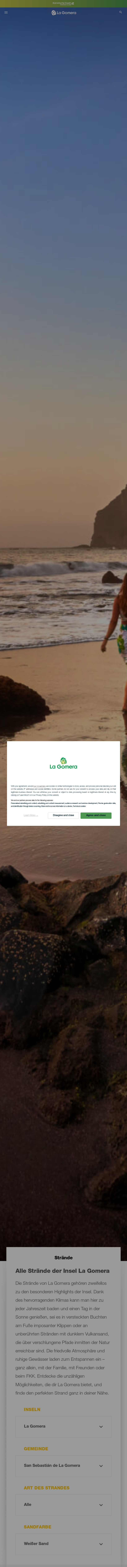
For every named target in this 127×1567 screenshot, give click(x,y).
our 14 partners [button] (39, 786)
